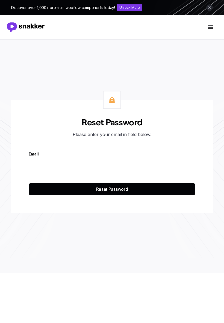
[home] (28, 27)
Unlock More (129, 7)
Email (34, 154)
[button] (210, 27)
